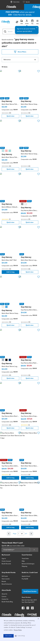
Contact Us (5, 599)
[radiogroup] (6, 150)
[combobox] (20, 59)
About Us (4, 594)
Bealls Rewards (6, 563)
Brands (4, 581)
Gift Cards (5, 576)
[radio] (3, 150)
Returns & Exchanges (28, 563)
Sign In (4, 558)
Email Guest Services (30, 591)
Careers (4, 596)
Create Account (6, 561)
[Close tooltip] (37, 28)
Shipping (24, 566)
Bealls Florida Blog (7, 601)
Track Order (25, 558)
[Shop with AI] (17, 22)
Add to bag (12, 272)
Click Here (17, 15)
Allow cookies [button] (8, 635)
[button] (20, 636)
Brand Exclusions (7, 584)
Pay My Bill (25, 579)
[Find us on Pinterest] (32, 608)
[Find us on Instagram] (27, 608)
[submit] (34, 550)
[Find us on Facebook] (23, 608)
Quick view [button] (13, 116)
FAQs (23, 561)
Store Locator (6, 579)
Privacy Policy (18, 630)
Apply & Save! (26, 576)
